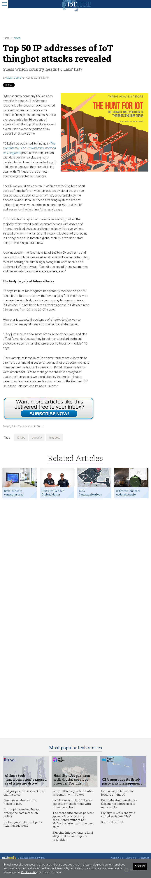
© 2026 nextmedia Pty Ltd (30, 857)
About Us (131, 857)
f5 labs (21, 437)
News (17, 38)
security (37, 437)
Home (6, 38)
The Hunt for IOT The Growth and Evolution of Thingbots (29, 148)
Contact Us (117, 857)
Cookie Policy (29, 872)
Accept (140, 866)
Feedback (144, 857)
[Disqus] (75, 549)
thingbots (54, 437)
